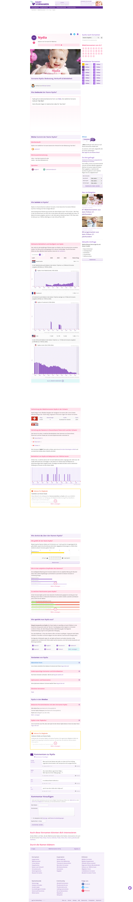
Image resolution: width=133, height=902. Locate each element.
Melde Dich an (73, 800)
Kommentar (34, 808)
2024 (86, 64)
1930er (98, 70)
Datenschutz (84, 900)
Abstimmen (55, 562)
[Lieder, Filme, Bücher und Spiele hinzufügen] (79, 721)
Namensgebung (61, 859)
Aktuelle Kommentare (62, 883)
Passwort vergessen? (65, 4)
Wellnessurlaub (87, 256)
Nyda (32, 692)
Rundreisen (86, 252)
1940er (98, 67)
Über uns (64, 900)
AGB (79, 900)
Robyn (45, 838)
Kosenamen (60, 869)
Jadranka (74, 838)
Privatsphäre (91, 900)
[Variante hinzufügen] (79, 671)
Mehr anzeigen (72, 649)
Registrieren (57, 4)
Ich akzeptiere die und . (48, 818)
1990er (87, 75)
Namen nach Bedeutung (63, 861)
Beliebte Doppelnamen (88, 861)
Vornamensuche (36, 869)
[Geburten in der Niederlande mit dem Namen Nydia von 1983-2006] (36, 424)
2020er (87, 67)
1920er (98, 72)
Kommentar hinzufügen (42, 757)
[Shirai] (88, 142)
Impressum (98, 900)
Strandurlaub (86, 254)
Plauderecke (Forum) (62, 885)
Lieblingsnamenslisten (62, 889)
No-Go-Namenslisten (62, 891)
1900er (98, 78)
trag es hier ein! (35, 725)
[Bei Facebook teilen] (71, 34)
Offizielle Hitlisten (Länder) (88, 863)
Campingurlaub (87, 251)
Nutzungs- (45, 818)
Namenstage (35, 883)
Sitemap (74, 900)
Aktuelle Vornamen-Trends (89, 873)
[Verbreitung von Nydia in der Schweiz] (33, 424)
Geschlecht (85, 178)
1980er (87, 78)
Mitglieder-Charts (86, 869)
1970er (87, 80)
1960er (87, 83)
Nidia (59, 99)
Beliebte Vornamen (87, 859)
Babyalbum (60, 893)
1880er (98, 83)
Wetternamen (35, 893)
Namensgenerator (37, 871)
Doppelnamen (35, 865)
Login (62, 2)
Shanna (49, 838)
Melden (78, 766)
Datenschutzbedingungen (57, 818)
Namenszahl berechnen (38, 891)
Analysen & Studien (37, 885)
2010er (87, 70)
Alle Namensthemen (62, 867)
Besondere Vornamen (62, 865)
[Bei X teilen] (74, 34)
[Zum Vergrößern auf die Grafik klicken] (55, 476)
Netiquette (59, 895)
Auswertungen (36, 887)
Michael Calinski (46, 85)
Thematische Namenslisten (64, 863)
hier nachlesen (61, 251)
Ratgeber (59, 871)
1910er (98, 75)
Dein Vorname (86, 176)
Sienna (70, 838)
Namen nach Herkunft (38, 867)
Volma (62, 838)
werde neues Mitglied (37, 801)
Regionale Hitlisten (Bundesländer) (91, 865)
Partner (69, 900)
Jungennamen (35, 859)
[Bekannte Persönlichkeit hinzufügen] (79, 705)
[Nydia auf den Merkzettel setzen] (77, 34)
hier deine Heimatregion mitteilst (68, 449)
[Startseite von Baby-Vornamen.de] (39, 5)
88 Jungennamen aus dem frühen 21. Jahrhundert (90, 234)
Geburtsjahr (85, 180)
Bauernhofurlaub (87, 249)
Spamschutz (34, 821)
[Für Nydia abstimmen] (61, 45)
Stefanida (54, 838)
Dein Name (34, 805)
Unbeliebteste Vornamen (88, 871)
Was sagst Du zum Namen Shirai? (91, 152)
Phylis (41, 838)
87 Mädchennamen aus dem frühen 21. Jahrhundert (91, 212)
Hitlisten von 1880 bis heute (89, 867)
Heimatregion (86, 183)
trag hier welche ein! (58, 674)
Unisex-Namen (36, 863)
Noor (66, 838)
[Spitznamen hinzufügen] (79, 680)
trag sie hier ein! (65, 666)
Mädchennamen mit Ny (55, 849)
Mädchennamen (36, 861)
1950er (98, 64)
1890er (98, 80)
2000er (87, 72)
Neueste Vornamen (37, 873)
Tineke (58, 838)
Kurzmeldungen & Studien (39, 889)
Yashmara (32, 839)
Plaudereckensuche (62, 887)
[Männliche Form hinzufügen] (79, 663)
